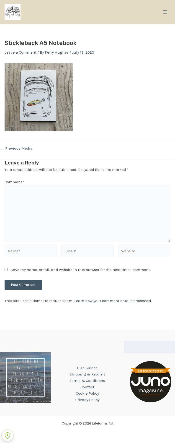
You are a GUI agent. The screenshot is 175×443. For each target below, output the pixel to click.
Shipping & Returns (87, 374)
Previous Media (16, 148)
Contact (87, 387)
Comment (15, 182)
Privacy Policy (87, 399)
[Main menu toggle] (165, 12)
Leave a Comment (20, 52)
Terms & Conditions (87, 380)
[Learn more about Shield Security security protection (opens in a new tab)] (7, 435)
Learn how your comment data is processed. (113, 300)
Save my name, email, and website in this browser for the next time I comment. (81, 269)
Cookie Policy (87, 393)
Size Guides (87, 367)
